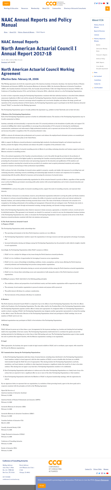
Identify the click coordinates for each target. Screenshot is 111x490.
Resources (24, 8)
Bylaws (98, 45)
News (95, 72)
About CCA (45, 8)
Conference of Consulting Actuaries (55, 4)
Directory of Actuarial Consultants (75, 8)
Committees (97, 80)
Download (4, 62)
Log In (6, 3)
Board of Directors (99, 31)
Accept (42, 486)
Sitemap (106, 469)
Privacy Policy (97, 469)
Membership (35, 8)
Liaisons (96, 35)
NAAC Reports (100, 62)
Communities (56, 8)
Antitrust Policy (100, 58)
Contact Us (97, 84)
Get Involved (98, 76)
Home (6, 32)
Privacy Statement (102, 480)
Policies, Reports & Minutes (26, 32)
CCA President (98, 87)
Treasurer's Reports (101, 55)
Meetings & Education (11, 8)
